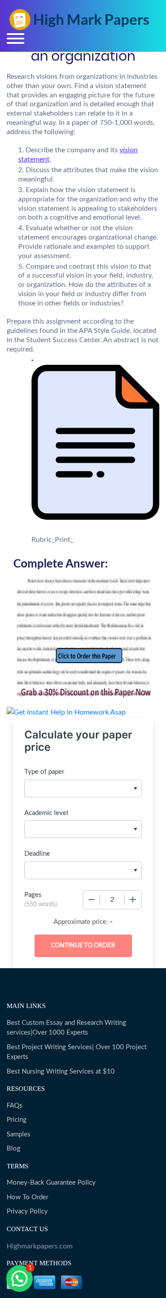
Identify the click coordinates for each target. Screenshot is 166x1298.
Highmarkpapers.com (40, 1246)
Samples (19, 1134)
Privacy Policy (27, 1211)
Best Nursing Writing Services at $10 (61, 1071)
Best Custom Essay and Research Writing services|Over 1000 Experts (66, 1028)
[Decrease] (91, 899)
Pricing (17, 1119)
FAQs (15, 1105)
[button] (19, 1278)
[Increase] (132, 899)
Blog (13, 1148)
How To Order (27, 1197)
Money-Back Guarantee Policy (51, 1182)
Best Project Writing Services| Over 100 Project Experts (77, 1052)
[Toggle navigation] (15, 38)
